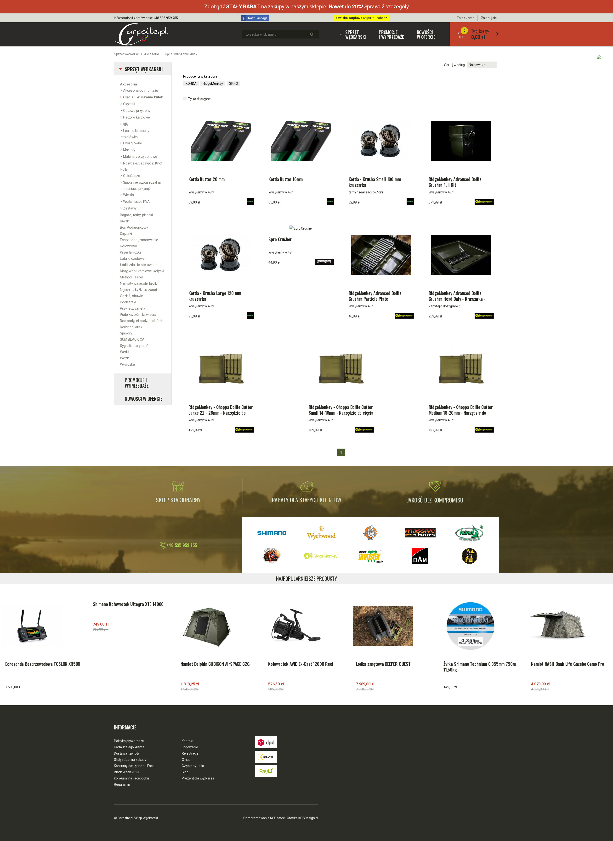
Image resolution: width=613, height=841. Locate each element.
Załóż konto (465, 18)
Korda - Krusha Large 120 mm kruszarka (214, 296)
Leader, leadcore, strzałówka (134, 134)
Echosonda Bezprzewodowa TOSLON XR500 (42, 664)
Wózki (124, 358)
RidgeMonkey (213, 83)
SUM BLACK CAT (133, 339)
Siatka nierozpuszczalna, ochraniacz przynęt (140, 185)
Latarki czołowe (132, 258)
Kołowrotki (128, 246)
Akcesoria (151, 54)
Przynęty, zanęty (132, 308)
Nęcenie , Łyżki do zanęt (138, 290)
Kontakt (187, 741)
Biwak (124, 221)
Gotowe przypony (136, 110)
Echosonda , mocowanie (139, 240)
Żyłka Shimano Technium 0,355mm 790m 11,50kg (479, 667)
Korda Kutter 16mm (285, 179)
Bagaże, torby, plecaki (136, 215)
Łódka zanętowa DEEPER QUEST (383, 664)
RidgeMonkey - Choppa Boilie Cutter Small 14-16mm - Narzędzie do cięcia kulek (341, 410)
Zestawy (129, 208)
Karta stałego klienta (129, 747)
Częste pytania (193, 766)
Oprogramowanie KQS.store (264, 818)
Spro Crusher (280, 239)
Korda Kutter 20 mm (206, 179)
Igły (125, 124)
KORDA (191, 83)
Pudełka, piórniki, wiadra (138, 314)
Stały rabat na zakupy (130, 760)
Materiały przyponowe (140, 156)
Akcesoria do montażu (140, 90)
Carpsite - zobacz (361, 18)
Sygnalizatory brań (134, 346)
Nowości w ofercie (426, 34)
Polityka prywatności (129, 741)
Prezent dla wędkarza (198, 778)
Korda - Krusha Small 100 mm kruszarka (375, 182)
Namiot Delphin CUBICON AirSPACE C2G (215, 664)
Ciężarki (129, 104)
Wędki (124, 352)
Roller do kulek (131, 327)
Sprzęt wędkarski (353, 34)
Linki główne (132, 143)
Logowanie (190, 747)
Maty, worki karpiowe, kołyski (142, 271)
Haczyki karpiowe (136, 117)
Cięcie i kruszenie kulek (180, 54)
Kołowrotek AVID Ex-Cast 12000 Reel (300, 664)
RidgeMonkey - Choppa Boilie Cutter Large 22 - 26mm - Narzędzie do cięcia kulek (220, 410)
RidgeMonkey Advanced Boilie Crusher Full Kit (455, 182)
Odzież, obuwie (131, 296)
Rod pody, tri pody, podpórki (141, 321)
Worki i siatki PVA (136, 201)
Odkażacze (131, 176)
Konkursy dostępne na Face (134, 766)
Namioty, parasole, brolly (138, 283)
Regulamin (122, 784)
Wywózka (127, 364)
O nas (186, 760)
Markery (129, 150)
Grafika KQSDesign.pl (302, 818)
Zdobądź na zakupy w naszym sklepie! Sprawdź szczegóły (306, 7)
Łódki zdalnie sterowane (138, 265)
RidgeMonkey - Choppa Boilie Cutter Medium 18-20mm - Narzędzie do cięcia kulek (461, 410)
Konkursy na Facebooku (131, 778)
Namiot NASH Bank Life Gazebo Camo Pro (567, 664)
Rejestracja (190, 753)
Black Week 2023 (126, 772)
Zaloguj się (489, 18)
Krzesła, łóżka (131, 252)
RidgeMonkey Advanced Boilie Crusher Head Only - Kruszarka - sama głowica (457, 296)
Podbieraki (128, 302)
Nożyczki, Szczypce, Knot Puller (141, 166)
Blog (185, 772)
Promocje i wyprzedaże (391, 34)
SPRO (233, 83)
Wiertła (128, 195)
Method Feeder (131, 277)
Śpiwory (126, 333)
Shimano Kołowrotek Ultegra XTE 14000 (128, 604)
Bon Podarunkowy (134, 227)
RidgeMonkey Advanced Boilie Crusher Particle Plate (375, 296)
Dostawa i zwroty (127, 753)
